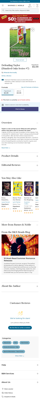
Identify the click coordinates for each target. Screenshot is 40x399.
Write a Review (6, 76)
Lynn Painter (16, 202)
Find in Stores (20, 109)
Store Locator (8, 389)
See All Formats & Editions (29, 87)
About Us (6, 382)
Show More (18, 356)
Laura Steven (6, 202)
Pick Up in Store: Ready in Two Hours (20, 1)
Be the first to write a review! (20, 328)
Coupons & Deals (9, 396)
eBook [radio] (19, 92)
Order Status (8, 393)
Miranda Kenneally (10, 72)
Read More (5, 148)
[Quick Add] (9, 194)
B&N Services (8, 373)
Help (4, 365)
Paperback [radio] (7, 92)
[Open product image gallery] (20, 41)
